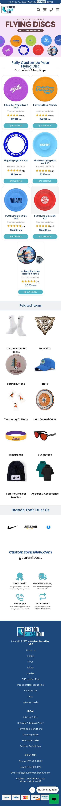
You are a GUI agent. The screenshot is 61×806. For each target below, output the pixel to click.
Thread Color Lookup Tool (30, 684)
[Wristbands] (16, 435)
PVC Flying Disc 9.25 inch (16, 217)
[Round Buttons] (16, 365)
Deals (30, 667)
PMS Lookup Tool (30, 679)
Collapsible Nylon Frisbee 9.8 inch (30, 272)
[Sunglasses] (45, 435)
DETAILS (50, 2)
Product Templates (30, 746)
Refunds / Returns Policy (30, 722)
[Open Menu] (57, 10)
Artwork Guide (30, 702)
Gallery (30, 655)
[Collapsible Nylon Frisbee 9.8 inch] (30, 255)
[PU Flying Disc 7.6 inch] (45, 89)
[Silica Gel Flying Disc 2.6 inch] (45, 144)
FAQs (30, 661)
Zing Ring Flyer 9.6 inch (16, 160)
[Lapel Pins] (45, 326)
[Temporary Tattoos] (16, 400)
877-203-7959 (34, 761)
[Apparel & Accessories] (45, 471)
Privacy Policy (30, 717)
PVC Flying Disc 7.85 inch (45, 217)
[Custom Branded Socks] (16, 326)
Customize (17, 125)
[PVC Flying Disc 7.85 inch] (45, 200)
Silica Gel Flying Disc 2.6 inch (45, 162)
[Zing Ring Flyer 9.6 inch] (16, 144)
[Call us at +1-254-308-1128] (51, 10)
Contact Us (30, 690)
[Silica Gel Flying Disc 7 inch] (16, 89)
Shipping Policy (30, 734)
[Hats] (45, 365)
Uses (30, 696)
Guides (30, 673)
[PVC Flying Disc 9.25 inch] (16, 200)
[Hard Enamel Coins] (45, 400)
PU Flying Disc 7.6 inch (45, 105)
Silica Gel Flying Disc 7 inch (16, 106)
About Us (31, 650)
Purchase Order (30, 740)
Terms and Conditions (30, 728)
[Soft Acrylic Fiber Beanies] (16, 471)
